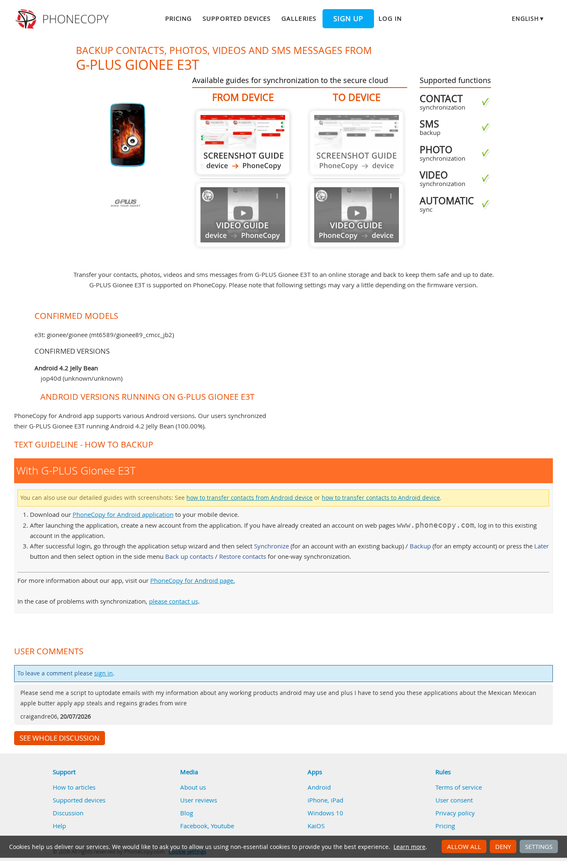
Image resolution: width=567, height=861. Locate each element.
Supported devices (237, 18)
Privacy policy (455, 813)
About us (193, 787)
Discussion (68, 813)
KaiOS (316, 826)
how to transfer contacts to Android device (381, 497)
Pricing (178, 18)
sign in (103, 673)
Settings (538, 846)
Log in (390, 18)
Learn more (409, 847)
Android (319, 787)
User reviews (198, 800)
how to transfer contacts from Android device (249, 497)
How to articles (74, 787)
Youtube (222, 826)
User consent (454, 800)
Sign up (348, 18)
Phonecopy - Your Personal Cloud (63, 19)
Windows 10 (325, 813)
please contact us (173, 601)
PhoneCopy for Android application (123, 514)
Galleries (298, 18)
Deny (503, 846)
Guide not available (242, 215)
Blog (186, 813)
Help (59, 826)
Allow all (464, 846)
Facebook (194, 826)
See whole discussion (60, 738)
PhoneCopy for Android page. (192, 580)
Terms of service (458, 787)
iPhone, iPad (325, 800)
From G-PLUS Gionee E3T (242, 142)
